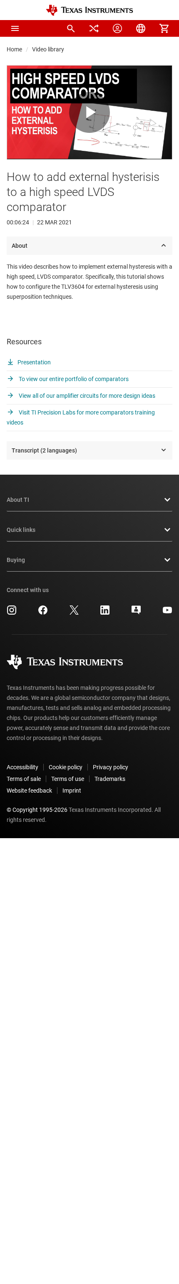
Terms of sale (24, 778)
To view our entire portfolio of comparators (73, 379)
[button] (15, 28)
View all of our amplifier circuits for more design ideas (86, 395)
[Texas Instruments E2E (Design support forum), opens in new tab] (136, 613)
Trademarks (109, 778)
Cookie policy (65, 767)
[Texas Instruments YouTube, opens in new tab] (167, 613)
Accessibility (22, 767)
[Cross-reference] (94, 28)
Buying (16, 560)
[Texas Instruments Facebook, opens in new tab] (43, 613)
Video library (48, 49)
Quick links (21, 529)
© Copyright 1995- (37, 809)
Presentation (34, 362)
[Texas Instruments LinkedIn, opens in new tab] (105, 613)
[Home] (89, 10)
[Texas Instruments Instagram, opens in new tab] (12, 613)
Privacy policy (110, 767)
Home (14, 49)
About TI (18, 499)
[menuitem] (70, 28)
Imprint (71, 790)
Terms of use (67, 778)
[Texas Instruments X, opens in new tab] (74, 613)
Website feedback (29, 790)
